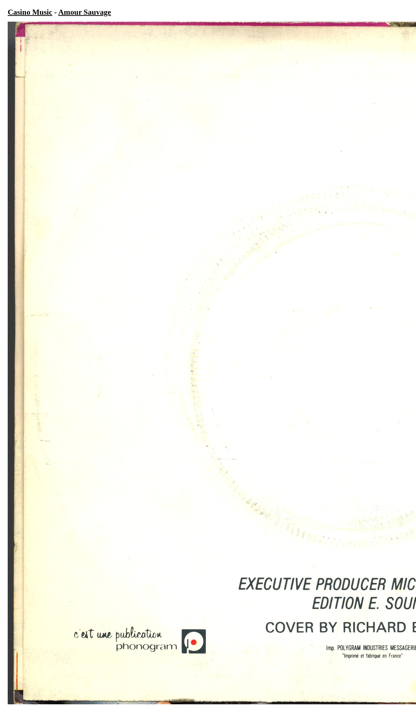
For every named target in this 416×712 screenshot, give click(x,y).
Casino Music (30, 12)
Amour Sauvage (84, 12)
